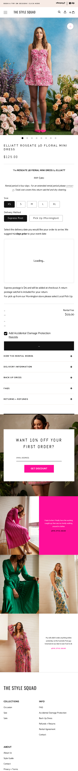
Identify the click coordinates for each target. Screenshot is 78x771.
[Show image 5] (41, 138)
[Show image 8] (55, 138)
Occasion (8, 707)
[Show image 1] (22, 138)
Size (5, 713)
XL (54, 204)
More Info (13, 337)
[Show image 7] (51, 138)
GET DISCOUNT (39, 469)
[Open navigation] (5, 12)
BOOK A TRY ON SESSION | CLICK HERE (22, 3)
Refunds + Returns (47, 724)
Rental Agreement (47, 729)
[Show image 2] (27, 138)
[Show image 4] (37, 138)
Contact (42, 734)
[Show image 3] (32, 138)
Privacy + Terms (11, 769)
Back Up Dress (45, 718)
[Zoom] (70, 26)
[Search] (59, 12)
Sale (5, 718)
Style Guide (9, 758)
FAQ (41, 707)
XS (9, 204)
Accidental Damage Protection (52, 713)
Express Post (15, 218)
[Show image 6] (46, 138)
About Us (8, 753)
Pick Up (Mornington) (46, 218)
